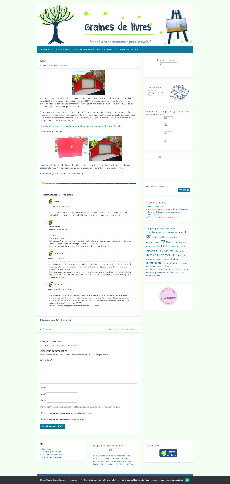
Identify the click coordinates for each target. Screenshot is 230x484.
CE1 (149, 236)
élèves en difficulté (153, 275)
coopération (172, 237)
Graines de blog (45, 49)
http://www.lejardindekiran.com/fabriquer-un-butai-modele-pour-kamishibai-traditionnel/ (80, 126)
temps (172, 269)
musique (150, 259)
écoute (172, 272)
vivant (159, 272)
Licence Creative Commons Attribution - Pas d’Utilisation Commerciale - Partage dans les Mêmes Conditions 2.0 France (114, 461)
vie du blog (151, 272)
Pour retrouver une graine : (157, 186)
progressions (151, 266)
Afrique (149, 228)
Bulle (176, 233)
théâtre (179, 269)
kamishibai (67, 320)
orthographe (183, 263)
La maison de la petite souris (122, 329)
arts (173, 228)
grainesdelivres (61, 65)
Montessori (178, 255)
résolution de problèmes (157, 269)
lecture (152, 250)
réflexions (167, 266)
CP (162, 241)
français (149, 246)
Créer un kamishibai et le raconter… (64, 345)
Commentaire (46, 360)
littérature (175, 250)
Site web (43, 400)
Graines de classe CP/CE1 (83, 49)
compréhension (160, 237)
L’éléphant (46, 329)
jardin (183, 246)
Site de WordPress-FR (51, 457)
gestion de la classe (162, 246)
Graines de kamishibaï (50, 320)
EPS (173, 242)
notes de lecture (170, 259)
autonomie (168, 232)
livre (183, 251)
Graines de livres (62, 49)
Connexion (46, 449)
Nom (42, 388)
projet (159, 266)
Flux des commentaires (52, 454)
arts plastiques (153, 232)
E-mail (43, 394)
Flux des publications (51, 451)
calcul (182, 232)
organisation (172, 263)
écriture (180, 272)
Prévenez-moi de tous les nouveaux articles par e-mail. (63, 419)
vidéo (185, 269)
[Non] (226, 480)
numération (153, 263)
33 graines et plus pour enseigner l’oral (163, 217)
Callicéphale (45, 168)
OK (187, 480)
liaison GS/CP (163, 251)
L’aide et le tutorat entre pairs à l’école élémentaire (168, 209)
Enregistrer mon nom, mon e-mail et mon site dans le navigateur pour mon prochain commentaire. (81, 407)
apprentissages (161, 228)
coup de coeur (152, 242)
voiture (166, 273)
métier (158, 259)
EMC (168, 242)
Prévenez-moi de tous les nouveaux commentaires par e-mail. (66, 413)
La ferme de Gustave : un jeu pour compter (165, 212)
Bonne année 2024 (155, 214)
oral (163, 263)
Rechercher (184, 190)
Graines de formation (128, 49)
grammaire (176, 246)
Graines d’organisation (106, 49)
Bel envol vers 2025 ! (156, 206)
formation (180, 242)
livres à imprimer (158, 255)
